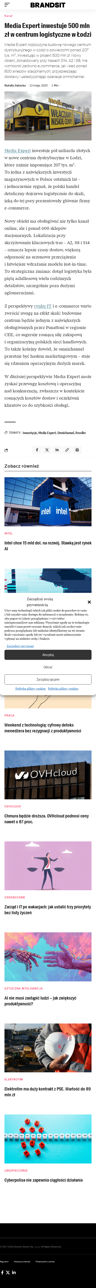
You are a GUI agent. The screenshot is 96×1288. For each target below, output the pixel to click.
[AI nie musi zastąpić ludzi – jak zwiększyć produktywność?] (48, 956)
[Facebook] (2, 1272)
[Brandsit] (48, 4)
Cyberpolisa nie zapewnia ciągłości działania (43, 1180)
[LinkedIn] (14, 1272)
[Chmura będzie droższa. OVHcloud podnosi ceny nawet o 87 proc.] (48, 774)
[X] (8, 1272)
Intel (8, 533)
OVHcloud (12, 806)
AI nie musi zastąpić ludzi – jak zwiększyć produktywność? (40, 1001)
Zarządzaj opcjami (48, 679)
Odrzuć (48, 667)
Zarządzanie (14, 897)
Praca (9, 715)
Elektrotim (13, 1079)
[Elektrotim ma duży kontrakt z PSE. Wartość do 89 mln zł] (48, 1048)
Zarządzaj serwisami (20, 646)
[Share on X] (46, 450)
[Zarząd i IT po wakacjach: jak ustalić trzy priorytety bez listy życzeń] (48, 865)
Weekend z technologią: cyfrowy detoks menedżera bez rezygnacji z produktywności (42, 728)
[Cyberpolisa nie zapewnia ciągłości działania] (48, 1138)
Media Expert (17, 150)
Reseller (80, 433)
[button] (89, 602)
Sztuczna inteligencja (23, 988)
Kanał (8, 16)
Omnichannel (65, 433)
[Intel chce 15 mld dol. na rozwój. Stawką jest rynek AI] (48, 501)
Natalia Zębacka (15, 85)
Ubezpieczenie (16, 1170)
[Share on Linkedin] (56, 450)
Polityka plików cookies (30, 688)
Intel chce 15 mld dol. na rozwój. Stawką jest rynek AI (48, 546)
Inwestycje (30, 433)
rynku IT (43, 306)
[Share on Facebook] (36, 450)
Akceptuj (48, 655)
